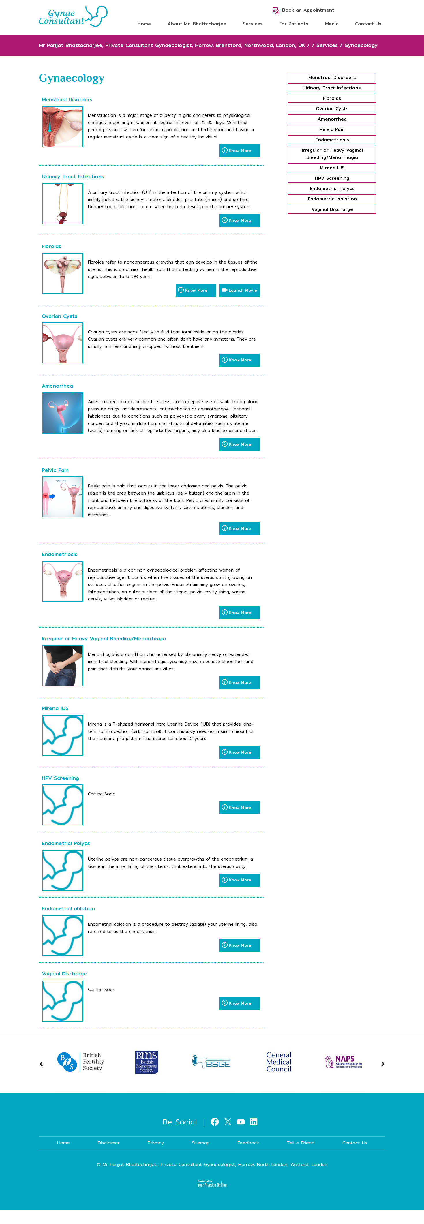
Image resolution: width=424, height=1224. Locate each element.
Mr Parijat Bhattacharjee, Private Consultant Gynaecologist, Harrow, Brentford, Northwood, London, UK (172, 45)
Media (332, 23)
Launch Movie (243, 290)
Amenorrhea (57, 385)
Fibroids (51, 246)
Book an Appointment (308, 10)
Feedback (248, 1142)
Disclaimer (109, 1142)
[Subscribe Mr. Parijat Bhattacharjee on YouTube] (241, 1121)
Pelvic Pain (55, 470)
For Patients (293, 23)
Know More (240, 150)
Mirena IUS (55, 708)
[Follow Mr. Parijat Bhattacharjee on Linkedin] (254, 1121)
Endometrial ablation (68, 908)
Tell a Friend (300, 1142)
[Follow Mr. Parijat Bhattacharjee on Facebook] (215, 1121)
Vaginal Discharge (64, 973)
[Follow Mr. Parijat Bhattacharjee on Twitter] (228, 1121)
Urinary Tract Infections (73, 176)
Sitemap (201, 1142)
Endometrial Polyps (66, 843)
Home (144, 23)
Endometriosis (59, 554)
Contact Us (368, 23)
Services (253, 23)
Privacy (156, 1142)
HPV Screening (60, 778)
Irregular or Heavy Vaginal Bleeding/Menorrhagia (104, 638)
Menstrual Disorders (67, 99)
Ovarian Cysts (59, 316)
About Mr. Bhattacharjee (197, 23)
